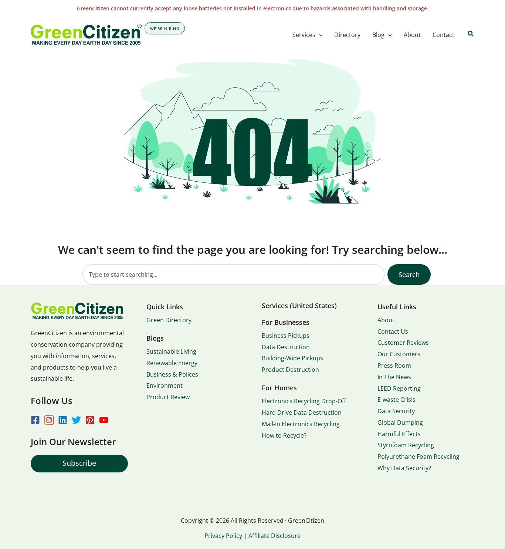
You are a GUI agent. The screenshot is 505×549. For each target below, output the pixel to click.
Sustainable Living (171, 351)
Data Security (396, 411)
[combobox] (233, 274)
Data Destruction (286, 347)
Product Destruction (290, 370)
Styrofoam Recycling (405, 445)
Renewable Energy (171, 363)
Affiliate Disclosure (274, 536)
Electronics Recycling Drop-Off (304, 401)
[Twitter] (76, 420)
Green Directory (169, 320)
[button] (319, 35)
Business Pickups (285, 335)
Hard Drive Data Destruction (302, 412)
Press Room (394, 365)
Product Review (168, 397)
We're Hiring (164, 28)
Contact (443, 35)
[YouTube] (103, 420)
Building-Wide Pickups (292, 358)
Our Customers (398, 354)
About (412, 35)
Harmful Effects (399, 434)
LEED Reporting (399, 388)
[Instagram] (49, 420)
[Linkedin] (62, 420)
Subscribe (79, 463)
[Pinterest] (90, 420)
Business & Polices (172, 374)
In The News (394, 377)
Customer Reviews (403, 343)
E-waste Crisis (396, 399)
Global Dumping (400, 422)
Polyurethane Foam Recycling (418, 456)
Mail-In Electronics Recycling (301, 424)
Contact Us (392, 331)
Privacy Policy (223, 536)
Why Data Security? (404, 468)
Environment (164, 385)
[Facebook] (35, 420)
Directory (347, 35)
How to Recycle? (284, 435)
